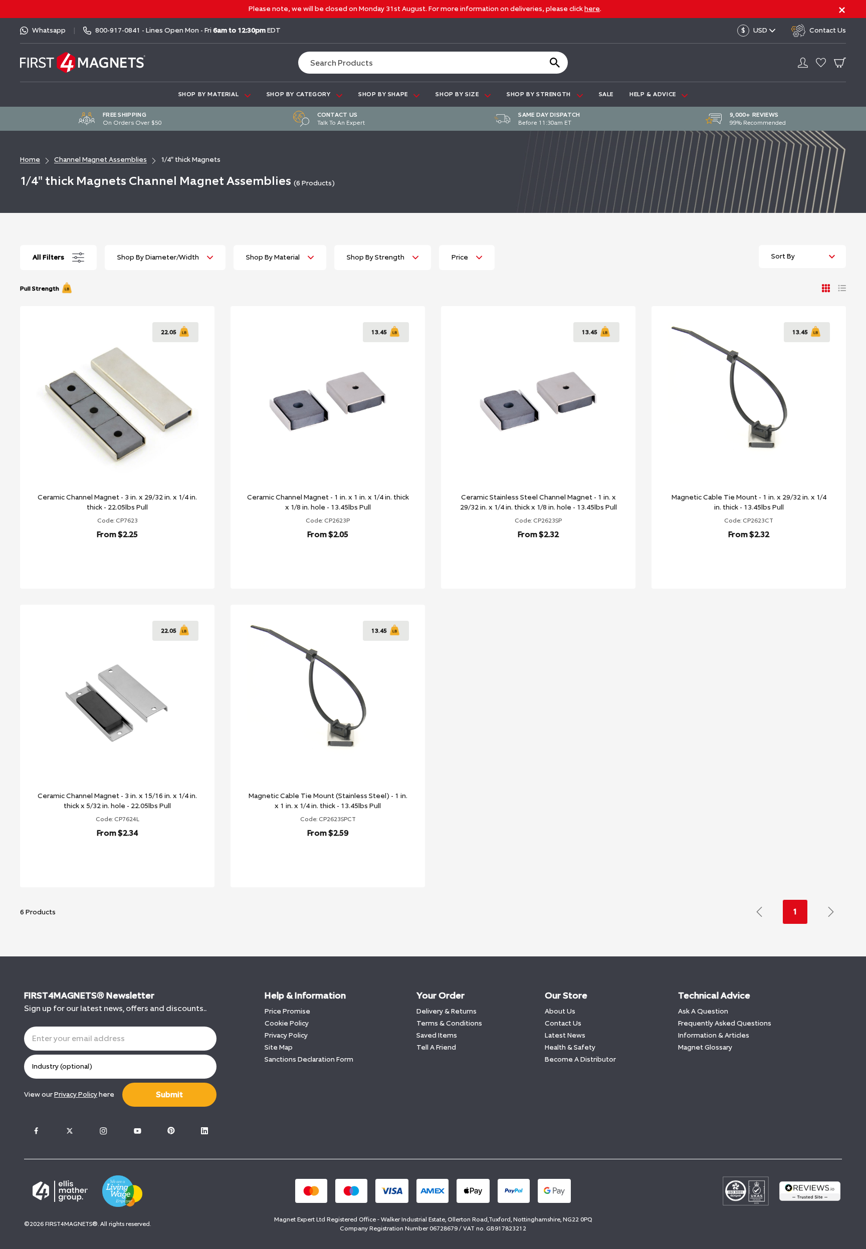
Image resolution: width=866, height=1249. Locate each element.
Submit (169, 1094)
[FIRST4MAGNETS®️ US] (82, 62)
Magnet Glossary (705, 1047)
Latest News (565, 1035)
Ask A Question (703, 1011)
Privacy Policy (286, 1035)
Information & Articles (713, 1035)
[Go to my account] (803, 63)
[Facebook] (36, 1131)
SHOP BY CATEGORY (299, 94)
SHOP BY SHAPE (383, 94)
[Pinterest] (171, 1131)
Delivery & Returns (446, 1011)
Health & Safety (570, 1047)
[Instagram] (103, 1131)
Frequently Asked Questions (724, 1023)
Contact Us (563, 1023)
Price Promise (287, 1011)
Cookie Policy (287, 1023)
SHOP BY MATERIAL (209, 94)
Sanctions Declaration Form (309, 1059)
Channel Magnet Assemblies (100, 159)
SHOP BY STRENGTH (539, 94)
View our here (69, 1094)
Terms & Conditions (449, 1023)
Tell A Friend (436, 1047)
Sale (606, 94)
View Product (106, 560)
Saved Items (436, 1035)
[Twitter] (70, 1131)
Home (30, 159)
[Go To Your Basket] (840, 63)
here (592, 9)
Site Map (279, 1047)
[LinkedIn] (204, 1131)
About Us (560, 1011)
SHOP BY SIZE (458, 94)
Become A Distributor (580, 1059)
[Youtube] (137, 1131)
